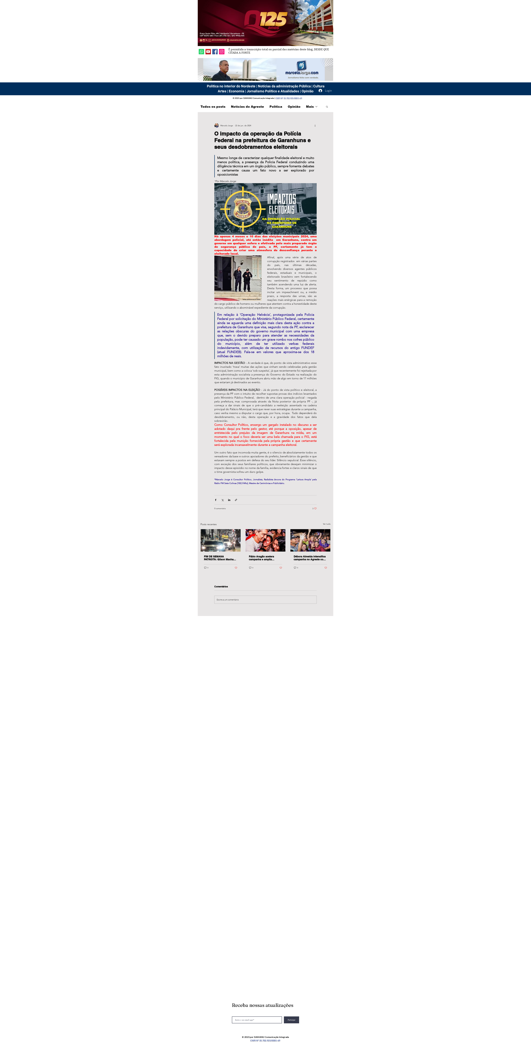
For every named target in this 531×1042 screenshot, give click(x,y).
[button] (327, 106)
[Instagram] (221, 51)
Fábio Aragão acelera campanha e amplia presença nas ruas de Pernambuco (261, 558)
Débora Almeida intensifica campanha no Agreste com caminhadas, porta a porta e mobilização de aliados (310, 558)
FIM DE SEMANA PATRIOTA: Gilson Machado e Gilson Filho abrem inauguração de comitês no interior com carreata (220, 558)
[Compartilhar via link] (236, 500)
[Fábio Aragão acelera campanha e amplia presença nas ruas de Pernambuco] (266, 540)
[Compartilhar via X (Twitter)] (222, 500)
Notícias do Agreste (247, 106)
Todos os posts (213, 106)
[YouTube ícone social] (208, 51)
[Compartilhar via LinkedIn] (229, 500)
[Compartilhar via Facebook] (215, 500)
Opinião (294, 106)
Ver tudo (326, 524)
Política (276, 106)
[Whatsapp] (201, 51)
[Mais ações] (315, 125)
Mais (310, 106)
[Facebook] (215, 51)
